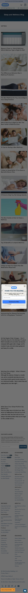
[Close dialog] (24, 286)
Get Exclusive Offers (14, 301)
